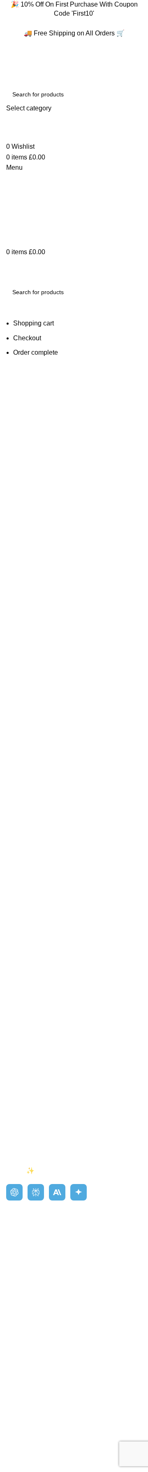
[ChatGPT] (14, 1192)
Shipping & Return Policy (43, 1121)
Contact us (21, 1105)
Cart (12, 1334)
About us (19, 1074)
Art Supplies (24, 1230)
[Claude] (57, 1192)
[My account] (8, 135)
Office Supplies (28, 1276)
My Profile (20, 1303)
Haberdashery (27, 1261)
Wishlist (17, 1318)
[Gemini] (78, 1192)
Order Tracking (27, 1349)
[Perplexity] (36, 1192)
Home (15, 1059)
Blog (13, 1090)
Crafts (14, 1246)
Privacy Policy (27, 1136)
